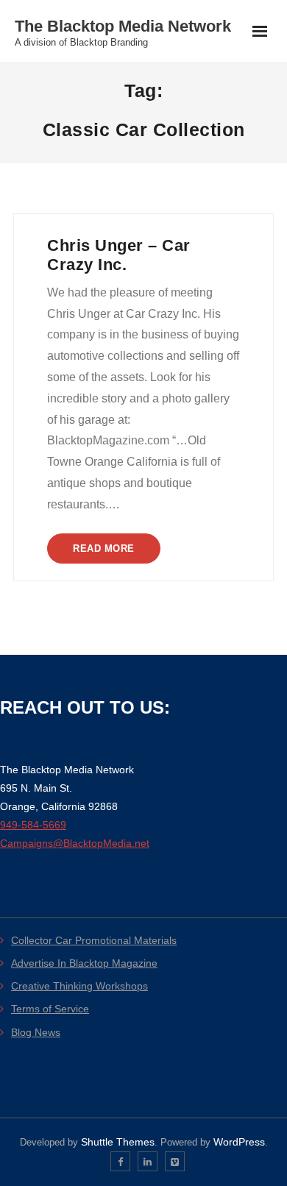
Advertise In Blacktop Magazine (84, 963)
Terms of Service (50, 1009)
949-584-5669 (33, 825)
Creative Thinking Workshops (79, 986)
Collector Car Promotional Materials (94, 940)
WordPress (239, 1142)
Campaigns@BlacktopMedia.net (74, 843)
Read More (104, 548)
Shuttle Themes (118, 1142)
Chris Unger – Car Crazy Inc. (119, 255)
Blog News (35, 1032)
